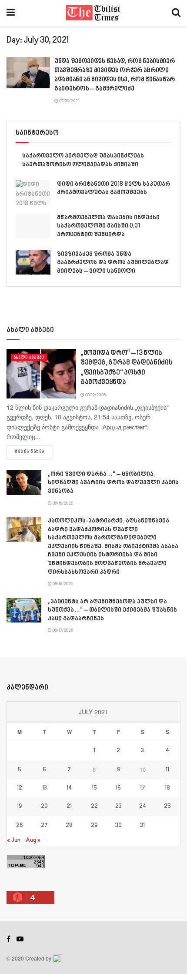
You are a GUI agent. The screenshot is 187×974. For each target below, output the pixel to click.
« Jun (13, 840)
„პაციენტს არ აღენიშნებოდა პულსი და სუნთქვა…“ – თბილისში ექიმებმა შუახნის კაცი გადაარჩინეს (112, 610)
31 (142, 825)
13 (44, 788)
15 (94, 788)
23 (118, 806)
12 (19, 788)
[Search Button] (176, 13)
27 (44, 825)
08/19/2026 (95, 395)
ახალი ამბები (28, 357)
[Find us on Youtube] (20, 939)
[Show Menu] (11, 13)
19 (19, 806)
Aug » (33, 840)
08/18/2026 (62, 503)
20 (44, 806)
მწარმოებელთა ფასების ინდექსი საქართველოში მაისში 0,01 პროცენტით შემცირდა (108, 226)
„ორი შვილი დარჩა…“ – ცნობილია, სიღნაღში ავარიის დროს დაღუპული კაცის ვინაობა (113, 483)
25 (167, 806)
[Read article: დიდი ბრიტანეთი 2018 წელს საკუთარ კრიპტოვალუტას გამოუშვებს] (33, 192)
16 (118, 788)
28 (69, 825)
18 (167, 788)
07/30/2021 (69, 101)
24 (142, 806)
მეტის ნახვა (34, 452)
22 (94, 806)
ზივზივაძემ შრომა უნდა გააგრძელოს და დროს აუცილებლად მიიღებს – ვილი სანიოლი (113, 263)
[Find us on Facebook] (8, 939)
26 (19, 825)
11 (167, 769)
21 (69, 806)
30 (118, 825)
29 (94, 825)
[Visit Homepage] (93, 13)
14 (69, 788)
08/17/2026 (62, 630)
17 (142, 788)
